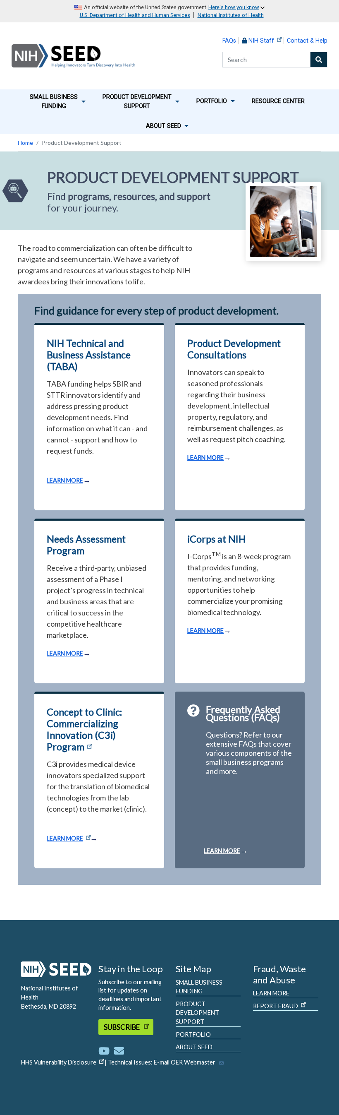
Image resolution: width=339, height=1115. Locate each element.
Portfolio (193, 1034)
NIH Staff (261, 40)
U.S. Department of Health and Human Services (135, 15)
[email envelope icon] (119, 1051)
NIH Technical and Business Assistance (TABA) (89, 354)
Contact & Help (307, 40)
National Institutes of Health (231, 15)
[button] (58, 101)
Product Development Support (197, 1012)
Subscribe (122, 1027)
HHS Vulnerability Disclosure (58, 1062)
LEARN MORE (65, 480)
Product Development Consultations (234, 348)
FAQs (229, 40)
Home (25, 142)
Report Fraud (275, 1005)
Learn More (271, 993)
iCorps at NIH (216, 539)
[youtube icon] (105, 1051)
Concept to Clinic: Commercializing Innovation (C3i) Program (84, 729)
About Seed (194, 1046)
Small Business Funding (199, 987)
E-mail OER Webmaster (184, 1062)
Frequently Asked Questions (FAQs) (243, 713)
